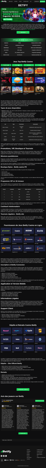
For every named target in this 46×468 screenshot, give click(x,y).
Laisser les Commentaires (40, 400)
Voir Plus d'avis (23, 433)
